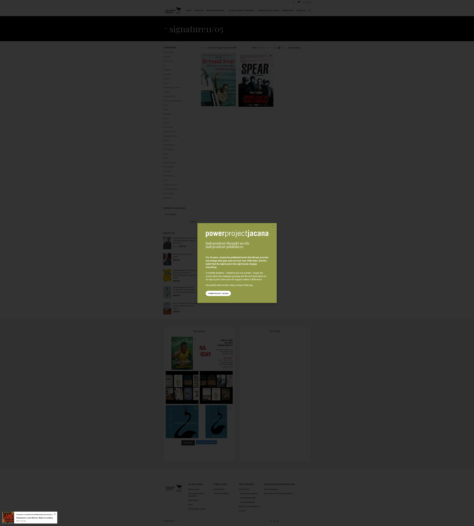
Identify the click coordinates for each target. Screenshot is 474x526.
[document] (237, 263)
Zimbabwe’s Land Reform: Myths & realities (34, 518)
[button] (273, 226)
